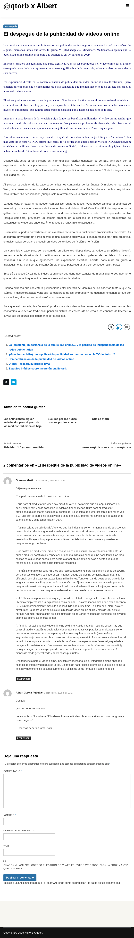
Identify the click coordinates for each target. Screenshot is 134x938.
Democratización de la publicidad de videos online (41, 359)
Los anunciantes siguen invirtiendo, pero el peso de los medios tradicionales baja (22, 422)
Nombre (9, 815)
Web (6, 846)
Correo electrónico (19, 830)
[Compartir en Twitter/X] (111, 327)
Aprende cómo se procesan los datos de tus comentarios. (87, 882)
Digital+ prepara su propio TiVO (29, 363)
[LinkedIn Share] (119, 327)
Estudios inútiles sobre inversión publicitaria (38, 368)
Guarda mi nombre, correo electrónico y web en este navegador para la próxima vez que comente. (65, 867)
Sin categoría (11, 26)
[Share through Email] (127, 327)
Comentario (12, 771)
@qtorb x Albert (30, 6)
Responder (23, 679)
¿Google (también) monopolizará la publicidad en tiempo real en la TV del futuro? (62, 354)
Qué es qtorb (100, 418)
